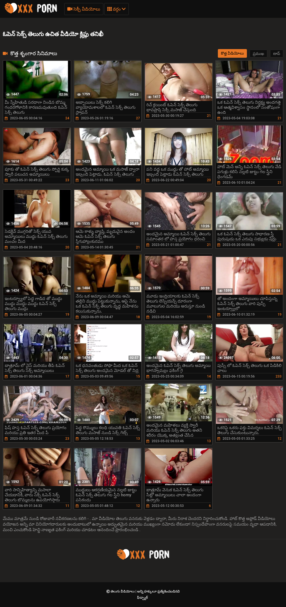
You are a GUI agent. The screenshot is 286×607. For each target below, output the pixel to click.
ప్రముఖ (258, 53)
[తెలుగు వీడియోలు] (31, 12)
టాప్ (276, 53)
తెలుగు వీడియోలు (123, 591)
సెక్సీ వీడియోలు (86, 9)
